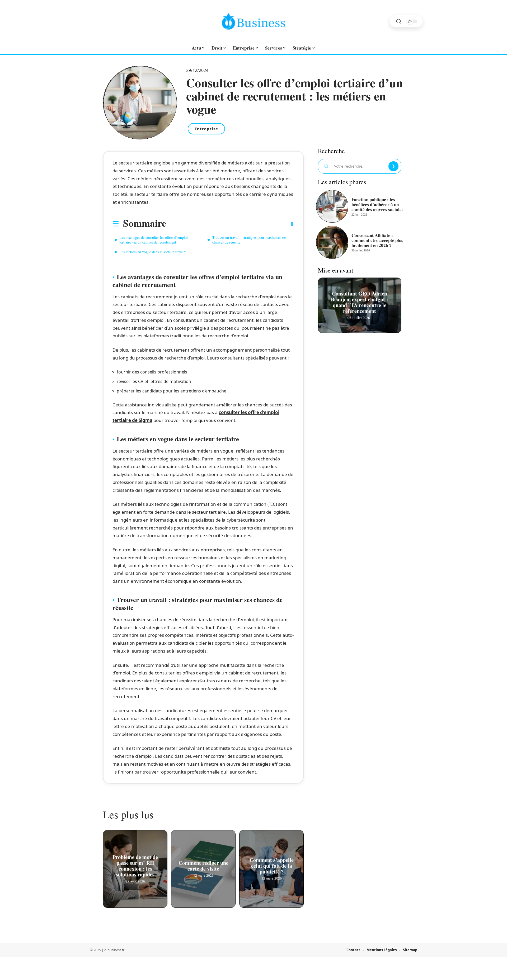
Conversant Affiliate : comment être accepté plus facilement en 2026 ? (377, 240)
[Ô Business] (253, 21)
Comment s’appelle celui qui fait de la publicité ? (272, 866)
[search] (398, 21)
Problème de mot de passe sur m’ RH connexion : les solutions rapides (135, 865)
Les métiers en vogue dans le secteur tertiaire (152, 251)
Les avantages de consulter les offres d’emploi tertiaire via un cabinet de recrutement (153, 240)
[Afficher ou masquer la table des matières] (230, 224)
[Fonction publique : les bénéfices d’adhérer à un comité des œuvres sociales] (332, 206)
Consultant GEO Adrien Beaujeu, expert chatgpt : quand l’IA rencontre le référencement (359, 302)
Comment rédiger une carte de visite (203, 866)
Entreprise (206, 128)
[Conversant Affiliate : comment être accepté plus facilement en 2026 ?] (332, 242)
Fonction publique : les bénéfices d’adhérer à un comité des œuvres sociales (377, 204)
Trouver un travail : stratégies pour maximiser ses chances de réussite (249, 240)
